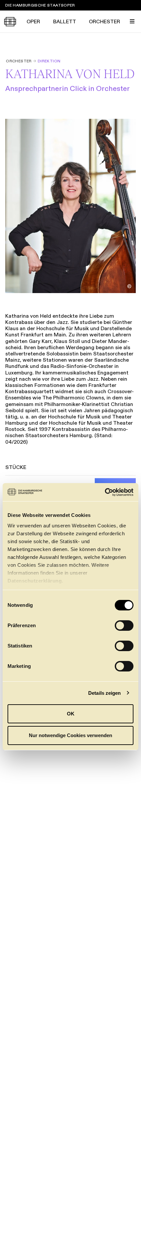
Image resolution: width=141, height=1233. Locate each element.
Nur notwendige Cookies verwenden (70, 735)
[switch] (124, 625)
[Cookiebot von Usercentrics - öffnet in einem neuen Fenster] (104, 492)
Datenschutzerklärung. (35, 581)
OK (70, 713)
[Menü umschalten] (132, 21)
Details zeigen (104, 693)
